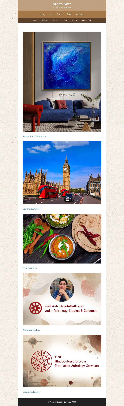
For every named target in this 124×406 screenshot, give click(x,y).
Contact (75, 20)
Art (51, 14)
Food (69, 14)
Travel (59, 14)
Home (42, 14)
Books (55, 20)
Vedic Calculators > (31, 392)
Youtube (34, 20)
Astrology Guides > (31, 330)
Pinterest (45, 20)
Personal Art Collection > (34, 136)
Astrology (80, 14)
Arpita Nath (62, 3)
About (65, 20)
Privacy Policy (87, 20)
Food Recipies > (30, 268)
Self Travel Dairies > (32, 209)
